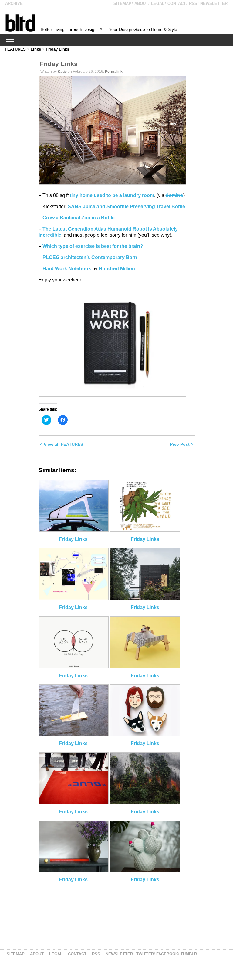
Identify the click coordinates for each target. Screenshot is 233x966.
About (141, 3)
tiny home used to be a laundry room (112, 195)
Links (36, 49)
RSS (193, 3)
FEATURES (15, 49)
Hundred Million (117, 268)
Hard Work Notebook (66, 268)
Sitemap (122, 3)
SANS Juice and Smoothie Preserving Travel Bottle (126, 206)
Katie (62, 71)
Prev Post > (181, 444)
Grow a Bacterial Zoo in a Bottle (78, 217)
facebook (167, 954)
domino (174, 195)
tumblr (189, 954)
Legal (157, 3)
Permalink (114, 71)
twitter (145, 954)
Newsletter (214, 3)
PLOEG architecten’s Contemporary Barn (89, 257)
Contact (176, 3)
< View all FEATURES (61, 444)
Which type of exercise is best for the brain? (92, 246)
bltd (20, 22)
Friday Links (57, 49)
